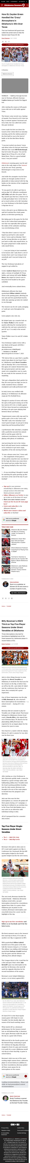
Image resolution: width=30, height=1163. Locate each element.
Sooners (24, 165)
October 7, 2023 (19, 353)
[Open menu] (2, 5)
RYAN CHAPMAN (14, 582)
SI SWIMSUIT (14, 1)
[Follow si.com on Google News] (25, 519)
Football (9, 606)
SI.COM (3, 1)
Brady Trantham (6, 644)
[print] (12, 598)
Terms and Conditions (23, 1130)
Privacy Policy (5, 1128)
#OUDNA (21, 345)
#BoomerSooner (7, 347)
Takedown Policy (5, 1130)
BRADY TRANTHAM (15, 1096)
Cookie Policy (20, 1128)
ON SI (7, 1)
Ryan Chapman (6, 38)
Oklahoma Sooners (8, 74)
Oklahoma (5, 163)
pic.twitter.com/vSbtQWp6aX (11, 349)
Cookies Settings (21, 1133)
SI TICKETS (22, 1)
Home (3, 606)
